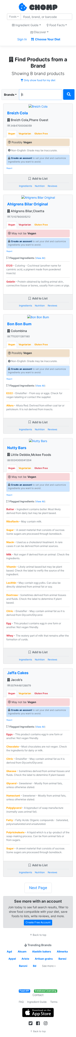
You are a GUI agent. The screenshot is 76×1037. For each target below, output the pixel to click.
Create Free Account (38, 922)
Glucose (11, 771)
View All (40, 258)
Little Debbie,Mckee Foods (30, 455)
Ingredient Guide (37, 1001)
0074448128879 (20, 685)
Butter (10, 509)
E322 (9, 393)
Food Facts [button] (57, 25)
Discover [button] (39, 32)
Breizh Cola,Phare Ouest (29, 120)
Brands (9, 94)
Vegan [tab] (11, 133)
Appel (12, 958)
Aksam (22, 951)
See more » (49, 965)
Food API (24, 990)
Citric (9, 611)
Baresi (62, 958)
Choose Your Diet (47, 39)
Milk (8, 554)
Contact (38, 995)
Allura (10, 405)
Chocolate (12, 746)
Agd (9, 951)
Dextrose (12, 595)
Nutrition (40, 185)
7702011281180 (20, 336)
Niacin (10, 542)
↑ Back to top (38, 934)
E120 (9, 265)
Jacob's (16, 680)
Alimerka (62, 951)
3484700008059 (21, 125)
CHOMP (43, 7)
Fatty (9, 820)
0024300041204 (20, 460)
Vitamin (11, 566)
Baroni (23, 965)
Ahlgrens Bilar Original (27, 204)
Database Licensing (45, 990)
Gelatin (10, 281)
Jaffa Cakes (17, 673)
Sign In (22, 39)
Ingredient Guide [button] (26, 25)
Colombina (18, 331)
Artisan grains (44, 958)
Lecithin (11, 582)
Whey (9, 635)
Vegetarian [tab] (25, 133)
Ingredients (25, 185)
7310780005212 (20, 216)
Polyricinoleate (15, 832)
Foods (12, 16)
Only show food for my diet (39, 80)
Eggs (9, 734)
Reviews (52, 185)
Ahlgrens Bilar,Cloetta (27, 211)
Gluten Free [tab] (41, 133)
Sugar (10, 529)
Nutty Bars (16, 447)
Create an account (21, 158)
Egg (8, 623)
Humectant (13, 795)
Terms (53, 1001)
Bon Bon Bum (19, 324)
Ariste (25, 958)
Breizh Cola (17, 113)
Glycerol (11, 783)
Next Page (38, 887)
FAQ (21, 1001)
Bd (34, 965)
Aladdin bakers (41, 951)
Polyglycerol (14, 807)
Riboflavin (12, 521)
